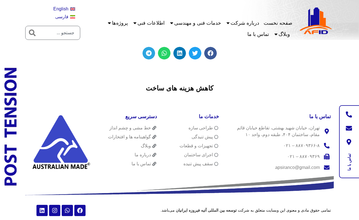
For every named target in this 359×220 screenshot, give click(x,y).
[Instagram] (54, 210)
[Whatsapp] (67, 210)
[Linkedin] (42, 210)
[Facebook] (80, 210)
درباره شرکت (245, 23)
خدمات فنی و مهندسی (197, 23)
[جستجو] (32, 33)
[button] (210, 53)
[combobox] (59, 33)
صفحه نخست (278, 23)
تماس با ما (258, 34)
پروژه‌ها (120, 23)
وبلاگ (284, 34)
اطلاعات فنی (151, 23)
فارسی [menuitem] (61, 16)
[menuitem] (64, 9)
